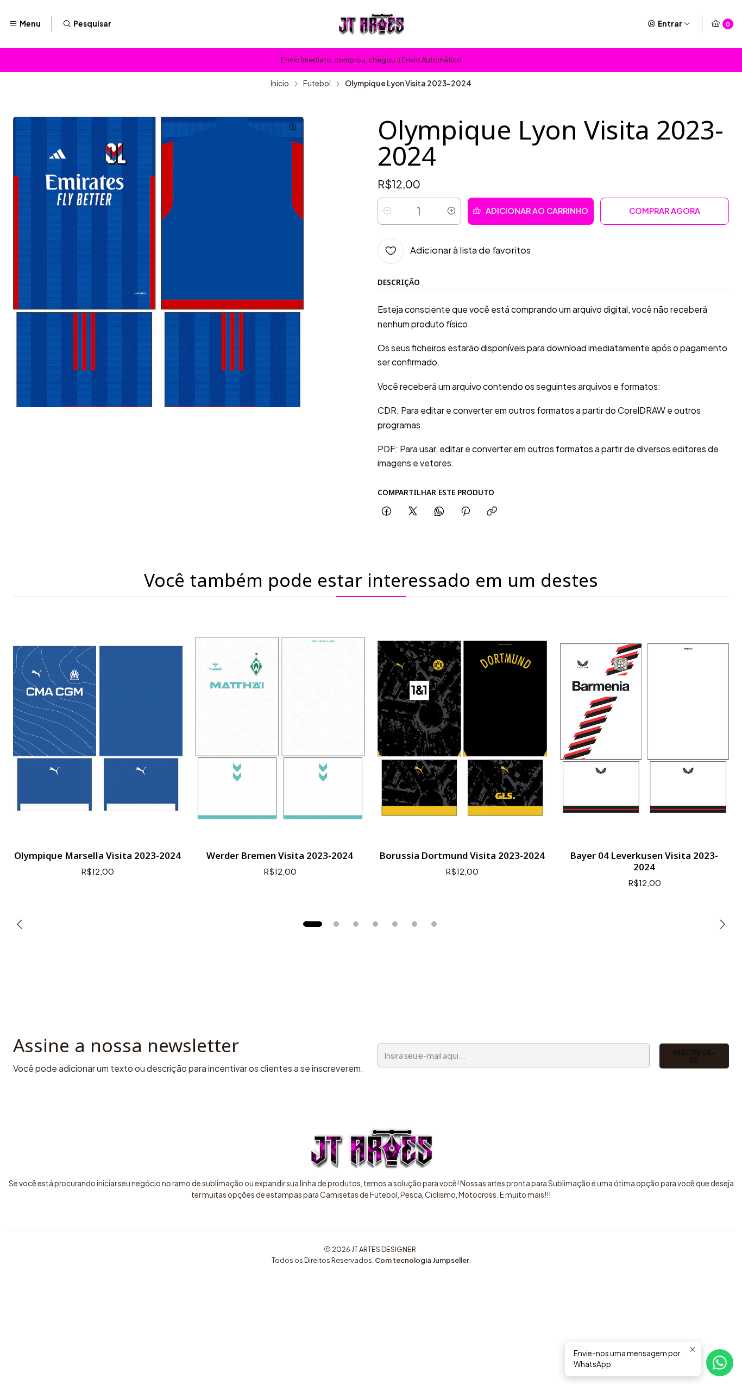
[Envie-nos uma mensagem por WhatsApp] (719, 1362)
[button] (312, 924)
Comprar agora (664, 211)
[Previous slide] (21, 924)
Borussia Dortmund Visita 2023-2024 (462, 855)
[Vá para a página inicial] (371, 24)
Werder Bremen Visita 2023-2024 (279, 855)
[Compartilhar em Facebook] (386, 511)
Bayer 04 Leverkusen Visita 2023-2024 (644, 861)
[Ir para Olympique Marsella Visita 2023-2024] (98, 728)
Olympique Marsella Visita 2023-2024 (97, 855)
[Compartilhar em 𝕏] (413, 511)
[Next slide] (721, 924)
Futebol (317, 83)
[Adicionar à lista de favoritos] (163, 728)
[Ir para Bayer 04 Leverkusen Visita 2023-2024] (645, 728)
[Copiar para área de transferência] (492, 511)
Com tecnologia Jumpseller (422, 1260)
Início (280, 83)
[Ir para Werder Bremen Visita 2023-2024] (280, 728)
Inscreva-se (694, 1056)
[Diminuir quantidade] (387, 211)
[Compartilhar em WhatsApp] (439, 511)
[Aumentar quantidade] (451, 211)
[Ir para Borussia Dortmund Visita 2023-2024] (462, 728)
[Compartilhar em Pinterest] (465, 511)
